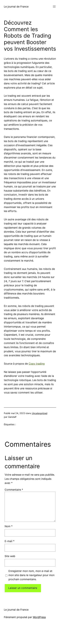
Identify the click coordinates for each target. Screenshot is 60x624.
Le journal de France (16, 6)
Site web (10, 556)
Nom (8, 526)
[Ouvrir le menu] (54, 6)
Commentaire (14, 489)
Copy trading (37, 363)
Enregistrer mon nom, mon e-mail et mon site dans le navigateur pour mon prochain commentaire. (31, 575)
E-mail (9, 541)
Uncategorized (39, 413)
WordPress (39, 617)
